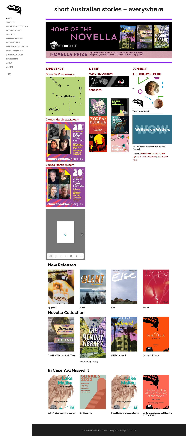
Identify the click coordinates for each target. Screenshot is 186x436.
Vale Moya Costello (141, 111)
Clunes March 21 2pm (60, 164)
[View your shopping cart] (8, 74)
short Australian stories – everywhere (103, 430)
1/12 (50, 256)
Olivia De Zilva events (60, 74)
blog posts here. (153, 153)
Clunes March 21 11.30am (62, 119)
